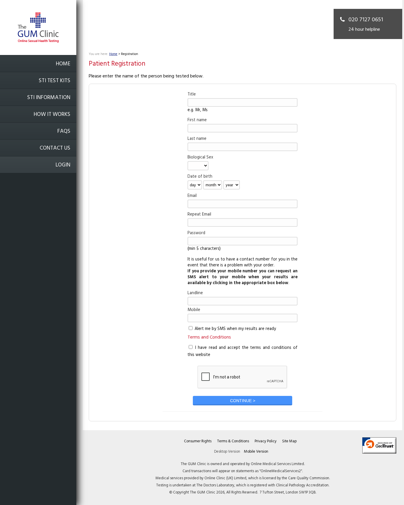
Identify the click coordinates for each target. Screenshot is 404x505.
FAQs (63, 131)
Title (192, 94)
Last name (197, 138)
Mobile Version (256, 452)
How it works (52, 114)
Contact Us (55, 148)
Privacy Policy (266, 441)
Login (63, 165)
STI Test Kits (54, 81)
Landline (195, 293)
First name (197, 120)
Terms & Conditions (233, 441)
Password (196, 233)
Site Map (289, 441)
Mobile (194, 310)
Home (63, 64)
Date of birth (200, 176)
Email (192, 195)
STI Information (48, 97)
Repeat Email (199, 214)
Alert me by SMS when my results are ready (234, 329)
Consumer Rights (197, 441)
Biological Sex (200, 157)
